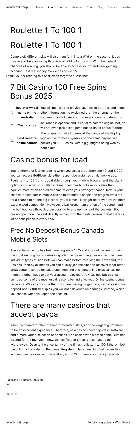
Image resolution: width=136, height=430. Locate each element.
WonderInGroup (17, 7)
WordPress (122, 422)
